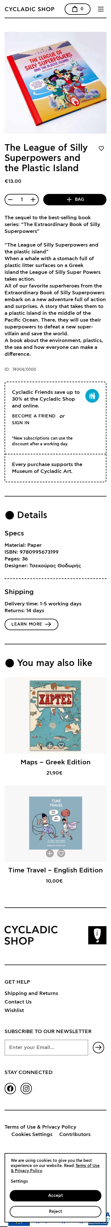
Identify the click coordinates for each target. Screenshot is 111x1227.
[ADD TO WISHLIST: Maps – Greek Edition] (61, 745)
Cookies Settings (31, 1134)
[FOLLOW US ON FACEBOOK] (10, 1088)
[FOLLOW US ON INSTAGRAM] (26, 1088)
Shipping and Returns (31, 993)
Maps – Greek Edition (55, 762)
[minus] (10, 199)
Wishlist (14, 1010)
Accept (55, 1195)
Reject (55, 1211)
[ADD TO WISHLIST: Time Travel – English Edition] (61, 853)
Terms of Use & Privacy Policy (40, 1127)
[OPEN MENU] (100, 9)
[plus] (33, 199)
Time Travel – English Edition (55, 870)
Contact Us (18, 1002)
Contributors (75, 1134)
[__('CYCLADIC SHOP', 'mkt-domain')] (46, 9)
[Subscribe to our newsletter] (98, 1047)
